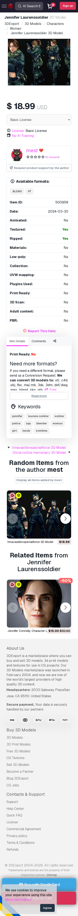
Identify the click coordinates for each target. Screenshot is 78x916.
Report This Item (42, 331)
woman (58, 423)
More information (18, 900)
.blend (17, 191)
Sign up (68, 6)
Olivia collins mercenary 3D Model (39, 452)
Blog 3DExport (17, 778)
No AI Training (23, 136)
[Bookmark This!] (65, 532)
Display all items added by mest (39, 480)
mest (32, 150)
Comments (39, 341)
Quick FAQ (14, 815)
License (12, 822)
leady (26, 430)
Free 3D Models (18, 751)
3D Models (14, 737)
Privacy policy (16, 836)
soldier (59, 416)
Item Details (17, 341)
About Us (15, 648)
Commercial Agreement (23, 829)
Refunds (12, 849)
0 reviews (52, 157)
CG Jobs (12, 785)
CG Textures (15, 758)
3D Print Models (18, 744)
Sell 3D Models (17, 765)
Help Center (15, 809)
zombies (41, 430)
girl (14, 430)
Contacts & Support (25, 794)
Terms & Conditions (20, 843)
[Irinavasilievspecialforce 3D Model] (39, 514)
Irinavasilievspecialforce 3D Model (39, 447)
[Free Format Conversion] (29, 192)
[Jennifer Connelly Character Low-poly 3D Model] (39, 604)
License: (18, 131)
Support (12, 802)
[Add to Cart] (56, 532)
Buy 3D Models (21, 730)
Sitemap (51, 875)
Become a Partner (20, 771)
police (16, 423)
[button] (65, 518)
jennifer (17, 416)
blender (41, 423)
